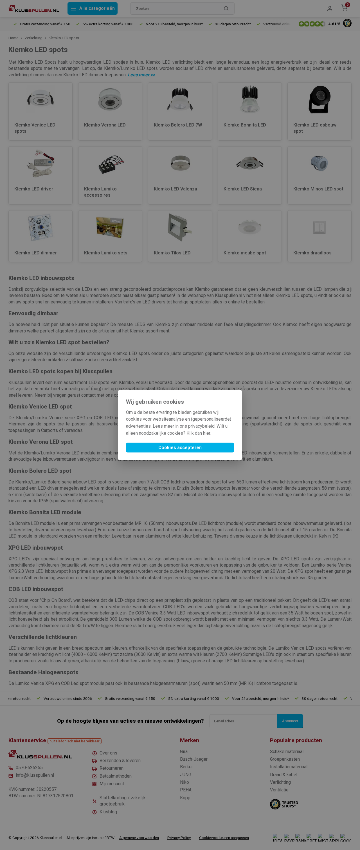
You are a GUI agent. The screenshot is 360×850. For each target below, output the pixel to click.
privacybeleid (201, 426)
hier (206, 433)
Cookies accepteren (180, 447)
